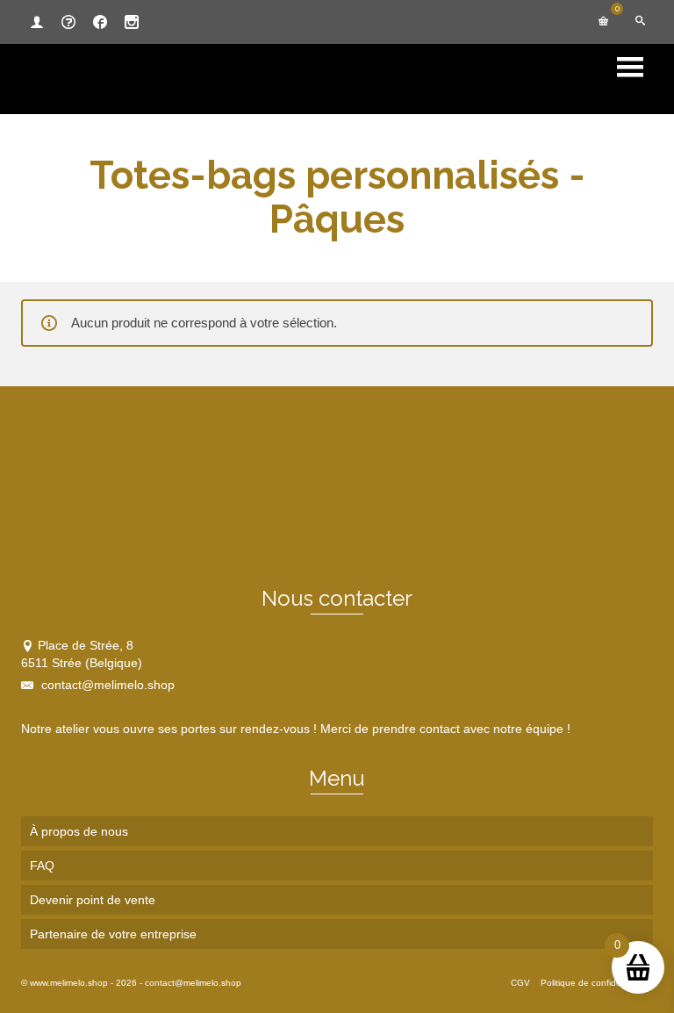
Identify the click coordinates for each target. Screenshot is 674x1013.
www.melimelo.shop (69, 983)
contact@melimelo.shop (106, 685)
